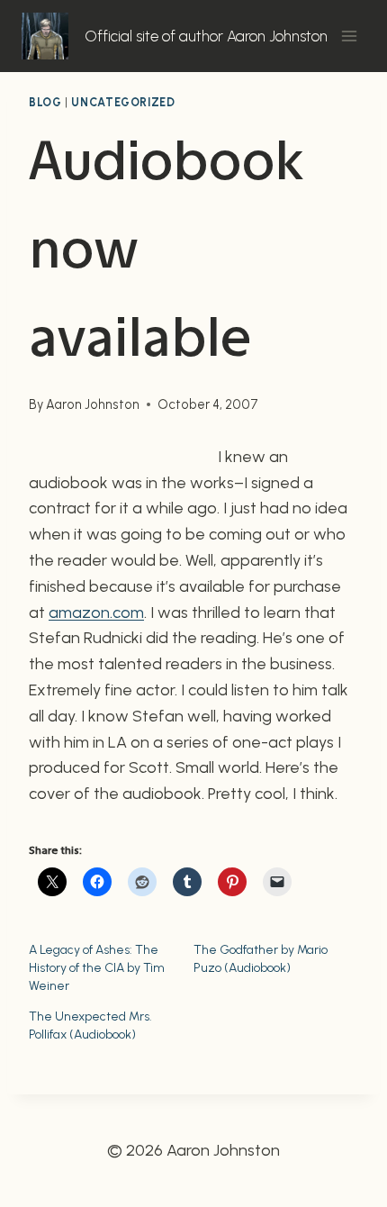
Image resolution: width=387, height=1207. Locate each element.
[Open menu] (348, 36)
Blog (45, 102)
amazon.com (96, 612)
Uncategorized (123, 102)
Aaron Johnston (93, 404)
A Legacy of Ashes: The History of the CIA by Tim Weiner (97, 968)
